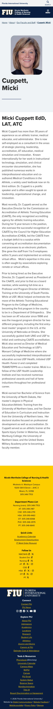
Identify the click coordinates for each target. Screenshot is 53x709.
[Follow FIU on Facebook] (24, 611)
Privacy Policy (30, 705)
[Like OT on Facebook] (24, 574)
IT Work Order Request (26, 543)
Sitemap (40, 705)
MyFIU (26, 669)
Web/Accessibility (16, 705)
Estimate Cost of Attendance (26, 650)
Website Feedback (41, 702)
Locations (26, 630)
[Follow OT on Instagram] (32, 574)
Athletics (26, 640)
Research (26, 634)
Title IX (26, 689)
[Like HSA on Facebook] (25, 570)
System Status (26, 679)
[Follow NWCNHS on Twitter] (33, 554)
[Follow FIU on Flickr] (35, 611)
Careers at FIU (26, 647)
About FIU (26, 620)
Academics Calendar (26, 536)
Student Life (26, 637)
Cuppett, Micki (44, 22)
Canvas (26, 673)
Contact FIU (26, 604)
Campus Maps (26, 666)
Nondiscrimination (26, 686)
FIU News (26, 607)
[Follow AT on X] (28, 564)
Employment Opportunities (26, 539)
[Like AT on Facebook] (24, 564)
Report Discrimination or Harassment (26, 693)
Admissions (26, 624)
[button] (48, 12)
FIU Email (26, 676)
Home (4, 22)
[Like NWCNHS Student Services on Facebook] (32, 557)
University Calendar (26, 663)
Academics (27, 627)
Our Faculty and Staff (26, 22)
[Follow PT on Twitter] (28, 577)
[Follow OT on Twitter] (28, 574)
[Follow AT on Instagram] (32, 564)
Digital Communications (22, 702)
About (12, 22)
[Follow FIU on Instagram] (18, 611)
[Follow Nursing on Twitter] (32, 560)
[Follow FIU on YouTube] (32, 611)
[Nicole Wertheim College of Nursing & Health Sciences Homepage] (16, 12)
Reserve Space (26, 683)
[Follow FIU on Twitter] (28, 611)
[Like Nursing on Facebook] (28, 560)
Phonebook (21, 659)
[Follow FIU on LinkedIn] (21, 611)
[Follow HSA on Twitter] (29, 570)
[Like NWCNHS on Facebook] (29, 554)
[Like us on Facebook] (29, 567)
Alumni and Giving (26, 643)
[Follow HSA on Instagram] (33, 570)
